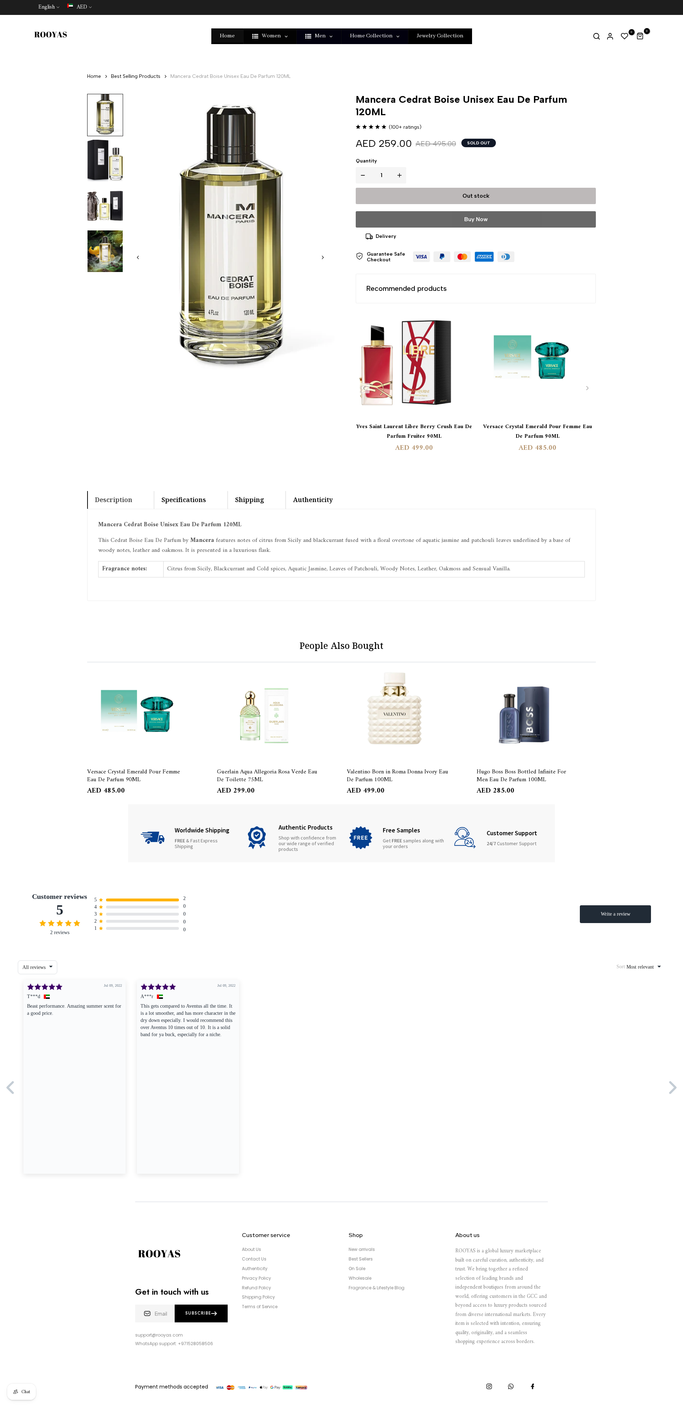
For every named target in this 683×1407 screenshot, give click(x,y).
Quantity (366, 161)
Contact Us (254, 1259)
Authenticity (255, 1269)
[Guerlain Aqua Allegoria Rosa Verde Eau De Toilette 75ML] (276, 713)
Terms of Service (259, 1307)
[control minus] (361, 175)
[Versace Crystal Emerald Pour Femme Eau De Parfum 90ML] (538, 363)
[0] (625, 36)
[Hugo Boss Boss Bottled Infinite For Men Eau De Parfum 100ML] (536, 713)
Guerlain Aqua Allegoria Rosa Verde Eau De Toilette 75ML (267, 775)
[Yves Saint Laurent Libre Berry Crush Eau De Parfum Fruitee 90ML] (414, 363)
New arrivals (362, 1249)
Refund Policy (256, 1288)
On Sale (357, 1269)
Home (94, 76)
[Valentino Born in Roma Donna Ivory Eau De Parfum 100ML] (406, 713)
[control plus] (401, 175)
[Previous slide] (364, 388)
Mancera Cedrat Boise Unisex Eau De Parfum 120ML (230, 76)
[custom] (489, 1386)
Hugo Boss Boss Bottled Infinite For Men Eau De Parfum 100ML (521, 775)
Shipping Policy (258, 1297)
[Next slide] (322, 257)
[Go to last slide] (138, 257)
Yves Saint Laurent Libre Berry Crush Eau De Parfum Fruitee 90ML (414, 431)
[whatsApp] (510, 1386)
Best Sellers (361, 1259)
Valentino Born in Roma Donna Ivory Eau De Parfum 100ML (397, 775)
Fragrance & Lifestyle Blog (376, 1288)
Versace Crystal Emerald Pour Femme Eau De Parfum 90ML (537, 431)
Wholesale (360, 1278)
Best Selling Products (135, 76)
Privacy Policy (256, 1278)
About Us (251, 1249)
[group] (105, 115)
